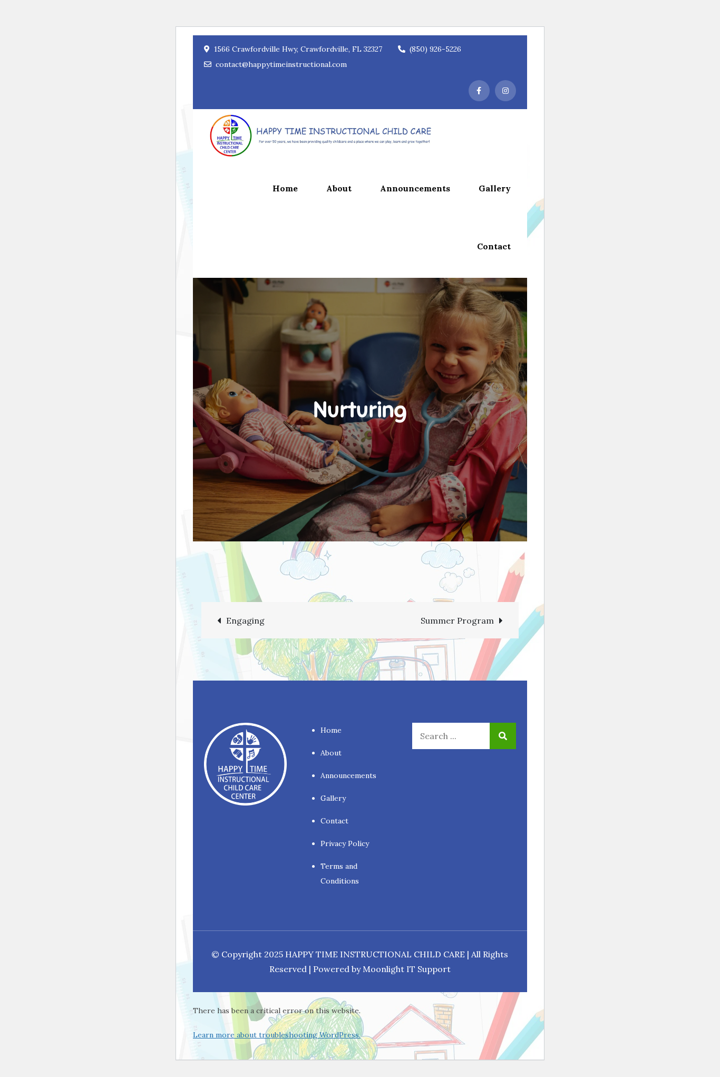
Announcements (415, 188)
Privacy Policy (344, 843)
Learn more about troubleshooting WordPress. (277, 1035)
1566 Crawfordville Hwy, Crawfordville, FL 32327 (298, 49)
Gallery (495, 188)
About (339, 188)
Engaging (245, 620)
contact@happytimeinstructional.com (281, 64)
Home (285, 188)
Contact (494, 246)
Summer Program (457, 620)
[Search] (503, 736)
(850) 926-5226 (435, 49)
